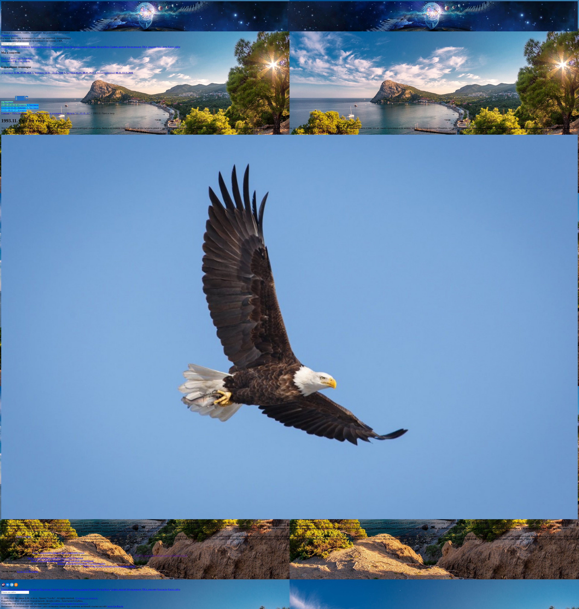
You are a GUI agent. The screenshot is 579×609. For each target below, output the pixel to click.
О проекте (15, 46)
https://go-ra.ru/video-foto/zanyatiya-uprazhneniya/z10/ (109, 566)
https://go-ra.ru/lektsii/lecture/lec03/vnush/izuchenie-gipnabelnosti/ (62, 560)
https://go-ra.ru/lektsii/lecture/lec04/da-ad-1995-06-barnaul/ (55, 558)
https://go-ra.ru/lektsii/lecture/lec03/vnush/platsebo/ (81, 563)
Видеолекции (134, 46)
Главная (5, 46)
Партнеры (45, 46)
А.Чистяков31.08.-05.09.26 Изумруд (14, 103)
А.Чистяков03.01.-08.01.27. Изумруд (19, 109)
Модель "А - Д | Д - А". (78, 113)
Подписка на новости (86, 598)
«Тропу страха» (23, 536)
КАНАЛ (16, 58)
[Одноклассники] (16, 585)
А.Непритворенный (113, 73)
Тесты (66, 46)
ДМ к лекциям (149, 46)
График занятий (118, 46)
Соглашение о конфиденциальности (69, 603)
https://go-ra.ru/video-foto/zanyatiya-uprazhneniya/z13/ (58, 552)
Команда (35, 46)
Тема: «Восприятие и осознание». (46, 113)
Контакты (162, 46)
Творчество (57, 46)
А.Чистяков (16, 73)
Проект (9, 35)
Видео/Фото (103, 46)
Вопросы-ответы (79, 46)
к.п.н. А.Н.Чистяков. (27, 571)
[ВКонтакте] (7, 585)
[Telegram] (12, 585)
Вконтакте (15, 61)
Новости (25, 46)
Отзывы (92, 46)
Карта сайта (174, 46)
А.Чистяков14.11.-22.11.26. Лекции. (19, 106)
